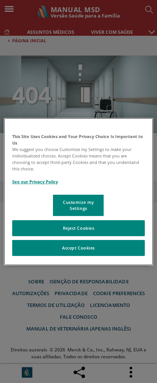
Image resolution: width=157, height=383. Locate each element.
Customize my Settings (78, 205)
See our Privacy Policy (35, 181)
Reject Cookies (79, 228)
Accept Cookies (78, 248)
